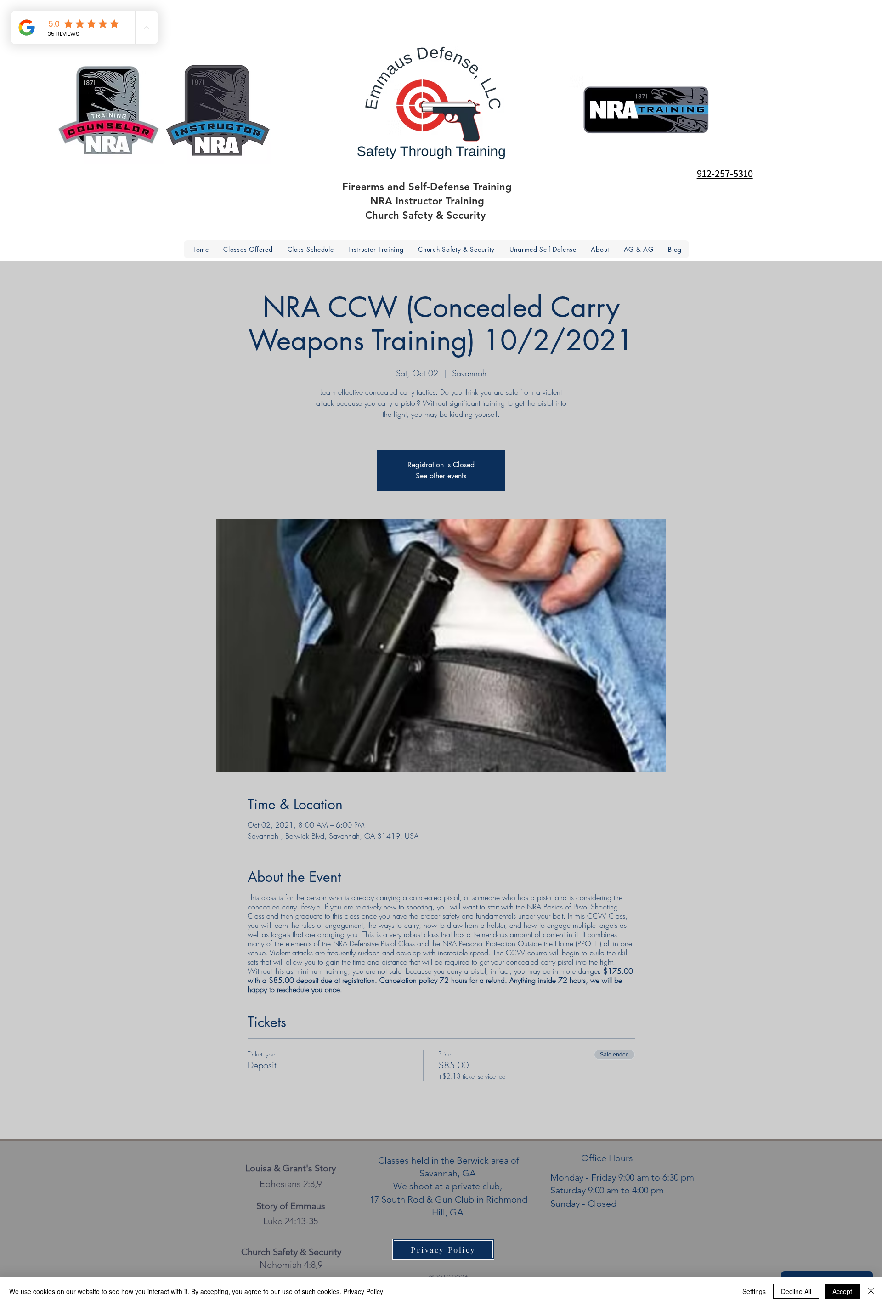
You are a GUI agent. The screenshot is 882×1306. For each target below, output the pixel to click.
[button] (600, 249)
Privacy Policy (363, 1291)
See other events (441, 476)
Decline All (796, 1291)
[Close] (870, 1291)
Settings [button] (754, 1291)
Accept (842, 1291)
